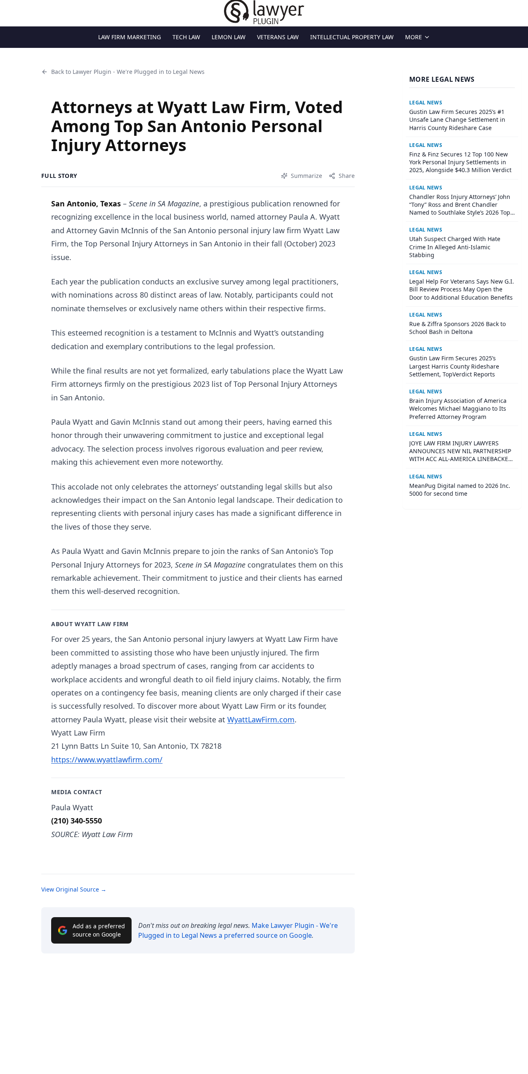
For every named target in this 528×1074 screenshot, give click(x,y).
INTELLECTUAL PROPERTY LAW (352, 37)
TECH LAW (186, 37)
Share (347, 176)
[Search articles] (11, 11)
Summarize (306, 176)
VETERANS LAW (278, 37)
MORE (413, 37)
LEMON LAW (228, 37)
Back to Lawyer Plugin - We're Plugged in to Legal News (128, 72)
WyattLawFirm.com (261, 719)
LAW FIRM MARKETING (129, 37)
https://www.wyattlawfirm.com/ (107, 759)
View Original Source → (73, 889)
